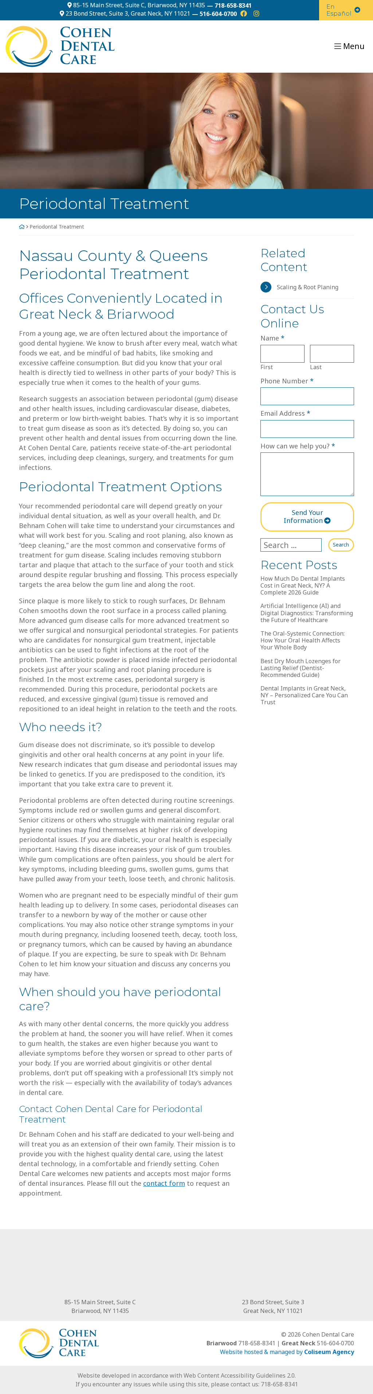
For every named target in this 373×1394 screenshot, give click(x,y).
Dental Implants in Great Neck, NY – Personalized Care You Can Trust (304, 695)
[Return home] (60, 45)
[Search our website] (294, 545)
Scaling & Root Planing (307, 287)
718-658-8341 (279, 1384)
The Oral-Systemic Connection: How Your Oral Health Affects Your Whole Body (302, 640)
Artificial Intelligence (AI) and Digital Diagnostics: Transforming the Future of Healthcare (306, 613)
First (266, 367)
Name (272, 337)
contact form (164, 1183)
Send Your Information (303, 516)
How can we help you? (297, 445)
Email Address (285, 413)
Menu (354, 46)
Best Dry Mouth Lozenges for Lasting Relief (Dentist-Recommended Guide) (300, 668)
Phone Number (287, 380)
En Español (339, 10)
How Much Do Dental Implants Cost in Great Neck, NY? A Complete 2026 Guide (302, 585)
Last (316, 367)
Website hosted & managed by (287, 1352)
